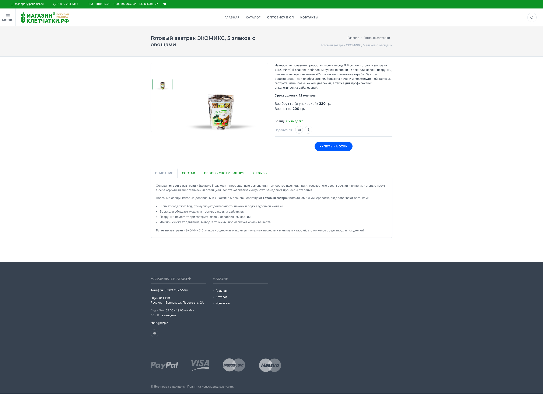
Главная (222, 290)
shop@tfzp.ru (160, 323)
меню (8, 19)
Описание (164, 173)
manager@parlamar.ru (28, 4)
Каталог (221, 297)
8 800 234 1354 (67, 4)
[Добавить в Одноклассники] (308, 130)
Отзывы (260, 173)
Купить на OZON (333, 146)
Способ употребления (224, 173)
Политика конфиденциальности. (210, 386)
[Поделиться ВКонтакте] (299, 130)
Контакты (223, 303)
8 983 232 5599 (176, 290)
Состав (188, 173)
